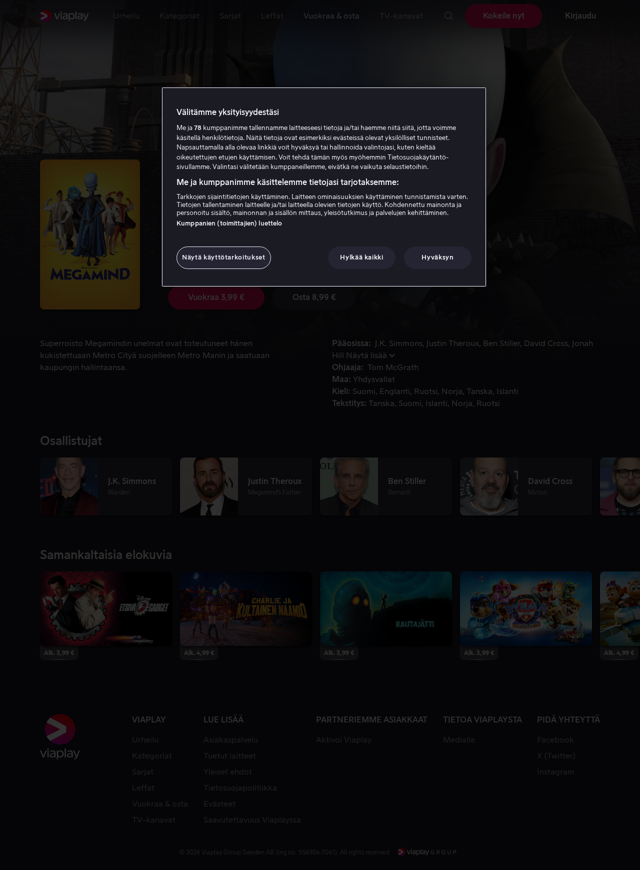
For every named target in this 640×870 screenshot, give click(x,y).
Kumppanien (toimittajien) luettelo (229, 223)
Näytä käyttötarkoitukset (224, 257)
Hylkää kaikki (361, 257)
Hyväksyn (438, 257)
